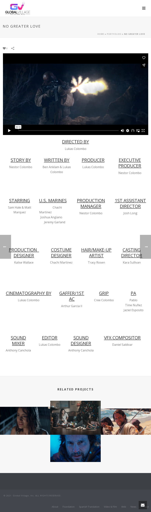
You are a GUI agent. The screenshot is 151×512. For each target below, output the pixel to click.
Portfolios (114, 34)
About (55, 506)
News (133, 506)
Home (100, 34)
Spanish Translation (89, 506)
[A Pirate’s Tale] (126, 422)
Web (123, 506)
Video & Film (110, 506)
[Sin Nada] (75, 415)
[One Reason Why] (25, 421)
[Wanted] (75, 449)
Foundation (69, 506)
